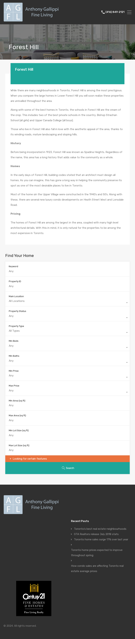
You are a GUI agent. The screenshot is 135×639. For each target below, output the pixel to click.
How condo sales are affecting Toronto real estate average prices (97, 568)
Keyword (13, 266)
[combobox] (67, 302)
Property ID (15, 281)
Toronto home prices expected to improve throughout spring (97, 552)
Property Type (16, 326)
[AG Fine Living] (32, 20)
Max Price (14, 385)
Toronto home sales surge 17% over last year (101, 539)
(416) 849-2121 (114, 12)
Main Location (16, 296)
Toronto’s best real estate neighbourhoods (100, 528)
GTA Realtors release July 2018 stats (96, 534)
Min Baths (14, 356)
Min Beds (13, 341)
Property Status (17, 311)
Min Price (14, 371)
